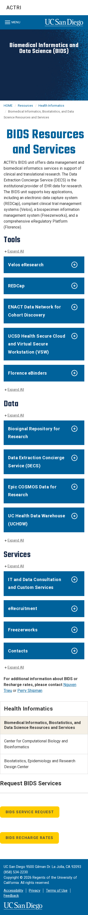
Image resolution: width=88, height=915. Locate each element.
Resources (25, 105)
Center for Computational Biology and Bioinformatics (36, 744)
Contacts (18, 650)
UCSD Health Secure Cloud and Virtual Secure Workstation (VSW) (36, 344)
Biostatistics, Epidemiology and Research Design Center (39, 764)
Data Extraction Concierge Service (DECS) (36, 461)
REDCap (16, 285)
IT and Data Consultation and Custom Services (34, 583)
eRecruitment (22, 608)
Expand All (16, 251)
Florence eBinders (27, 373)
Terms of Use (56, 891)
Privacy (34, 891)
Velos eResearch (26, 264)
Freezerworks (22, 629)
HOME (8, 105)
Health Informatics (51, 105)
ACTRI (14, 8)
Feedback (11, 896)
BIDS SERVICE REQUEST (30, 812)
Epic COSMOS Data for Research (32, 490)
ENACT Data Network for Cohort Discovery (34, 310)
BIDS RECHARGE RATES (30, 838)
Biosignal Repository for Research (34, 432)
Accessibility (13, 891)
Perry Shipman (29, 690)
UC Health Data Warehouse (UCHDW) (36, 519)
